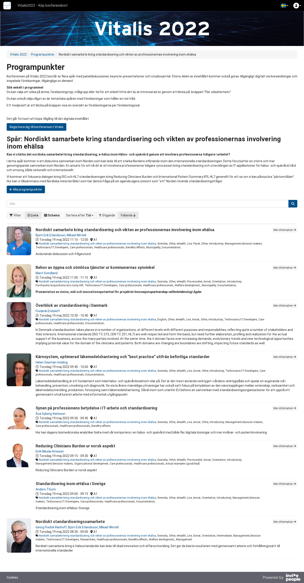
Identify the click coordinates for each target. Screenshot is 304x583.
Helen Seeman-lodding (52, 362)
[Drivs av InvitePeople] (281, 578)
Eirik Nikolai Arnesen (50, 451)
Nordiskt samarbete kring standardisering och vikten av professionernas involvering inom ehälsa (125, 229)
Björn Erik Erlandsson (50, 235)
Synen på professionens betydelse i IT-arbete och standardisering (96, 408)
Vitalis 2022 (18, 54)
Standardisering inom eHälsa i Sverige (70, 483)
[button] (285, 5)
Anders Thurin (46, 489)
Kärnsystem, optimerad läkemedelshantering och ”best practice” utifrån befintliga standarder (123, 356)
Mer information (284, 230)
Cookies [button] (12, 577)
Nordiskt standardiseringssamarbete (70, 521)
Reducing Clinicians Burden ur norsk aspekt (75, 446)
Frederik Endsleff (48, 311)
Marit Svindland (47, 273)
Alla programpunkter (27, 189)
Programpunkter (43, 54)
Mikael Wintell (76, 235)
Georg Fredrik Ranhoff (51, 527)
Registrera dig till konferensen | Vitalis (36, 127)
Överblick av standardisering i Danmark (71, 305)
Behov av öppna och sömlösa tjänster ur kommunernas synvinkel (95, 267)
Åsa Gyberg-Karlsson (50, 413)
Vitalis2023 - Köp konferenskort (43, 5)
